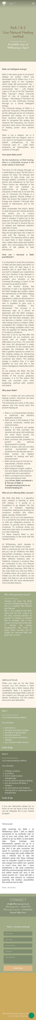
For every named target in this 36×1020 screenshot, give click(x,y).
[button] (33, 3)
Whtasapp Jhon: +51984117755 (18, 907)
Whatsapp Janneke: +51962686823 (18, 910)
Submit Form (18, 968)
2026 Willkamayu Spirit (15, 1013)
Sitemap (24, 1016)
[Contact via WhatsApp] (31, 1015)
